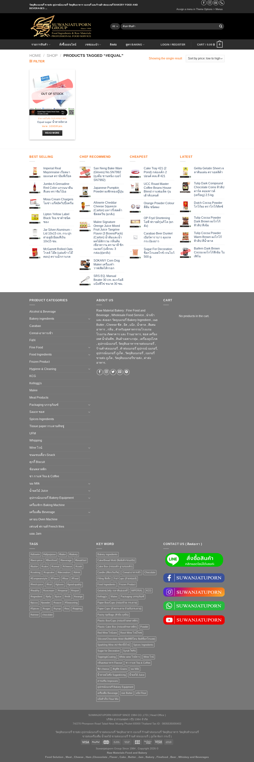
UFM (32, 433)
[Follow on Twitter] (113, 372)
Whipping (35, 440)
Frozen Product (39, 361)
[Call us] (221, 2)
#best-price (36, 560)
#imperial (62, 590)
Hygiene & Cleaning (42, 369)
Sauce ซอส (36, 411)
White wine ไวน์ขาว (129, 656)
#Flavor (55, 578)
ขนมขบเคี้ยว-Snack (42, 454)
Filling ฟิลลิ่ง (103, 578)
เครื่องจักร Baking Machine (47, 505)
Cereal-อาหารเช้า (41, 333)
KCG (32, 376)
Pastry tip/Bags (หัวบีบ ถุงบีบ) (112, 614)
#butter (34, 566)
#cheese (67, 566)
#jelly (48, 596)
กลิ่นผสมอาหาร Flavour (109, 662)
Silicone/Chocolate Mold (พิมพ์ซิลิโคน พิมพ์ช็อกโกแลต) (126, 638)
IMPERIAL (137, 590)
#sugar (46, 608)
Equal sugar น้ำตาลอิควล (52, 121)
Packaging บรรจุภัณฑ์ (43, 404)
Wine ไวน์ (35, 447)
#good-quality (74, 584)
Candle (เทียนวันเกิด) (108, 572)
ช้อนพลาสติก (37, 469)
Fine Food (36, 347)
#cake (44, 566)
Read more (52, 133)
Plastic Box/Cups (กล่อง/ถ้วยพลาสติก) (117, 620)
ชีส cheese (103, 669)
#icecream (48, 590)
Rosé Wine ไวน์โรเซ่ (131, 632)
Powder (144, 626)
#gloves (59, 584)
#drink (77, 572)
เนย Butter (126, 693)
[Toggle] (89, 318)
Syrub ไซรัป (129, 650)
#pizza (34, 602)
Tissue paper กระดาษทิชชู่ (46, 426)
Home (35, 55)
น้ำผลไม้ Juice (38, 490)
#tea (66, 608)
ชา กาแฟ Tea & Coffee (44, 476)
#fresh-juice (36, 584)
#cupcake (49, 572)
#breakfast (80, 560)
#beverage (66, 560)
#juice (58, 596)
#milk (67, 596)
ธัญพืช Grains (120, 669)
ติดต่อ (113, 44)
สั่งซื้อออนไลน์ (67, 44)
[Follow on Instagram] (210, 2)
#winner (34, 614)
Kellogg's (35, 383)
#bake (62, 554)
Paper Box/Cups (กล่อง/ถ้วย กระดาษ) (117, 602)
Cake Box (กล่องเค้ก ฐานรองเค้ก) (115, 566)
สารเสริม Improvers (107, 681)
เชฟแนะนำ (92, 44)
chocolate (47, 614)
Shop (52, 55)
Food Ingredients (40, 354)
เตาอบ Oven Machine (43, 519)
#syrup (57, 608)
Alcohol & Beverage (42, 311)
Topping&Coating (106, 656)
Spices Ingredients (41, 419)
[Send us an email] (215, 2)
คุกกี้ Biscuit (37, 462)
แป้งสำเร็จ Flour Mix (108, 699)
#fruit (49, 584)
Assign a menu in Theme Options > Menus (199, 9)
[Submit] (221, 26)
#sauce (57, 602)
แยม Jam (35, 533)
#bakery (73, 554)
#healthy (35, 590)
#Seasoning (71, 602)
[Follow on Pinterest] (126, 372)
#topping (77, 608)
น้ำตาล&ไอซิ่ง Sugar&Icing (111, 674)
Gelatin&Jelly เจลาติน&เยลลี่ (112, 590)
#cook (78, 566)
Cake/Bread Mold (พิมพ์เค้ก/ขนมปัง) (116, 560)
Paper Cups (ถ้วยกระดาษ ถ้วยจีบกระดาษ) (119, 608)
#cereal (55, 566)
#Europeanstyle (38, 578)
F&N (32, 340)
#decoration (64, 572)
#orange (78, 596)
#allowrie (35, 554)
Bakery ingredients (41, 318)
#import (75, 590)
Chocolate (149, 572)
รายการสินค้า (39, 44)
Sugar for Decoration (108, 650)
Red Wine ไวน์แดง (107, 632)
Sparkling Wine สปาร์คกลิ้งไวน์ (113, 644)
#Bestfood (51, 560)
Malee (33, 390)
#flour (65, 578)
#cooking (35, 572)
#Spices (34, 608)
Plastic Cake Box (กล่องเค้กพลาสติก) (117, 626)
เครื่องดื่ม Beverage (42, 512)
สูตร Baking (134, 44)
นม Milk (34, 483)
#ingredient (36, 596)
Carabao (35, 325)
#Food (75, 578)
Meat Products (38, 397)
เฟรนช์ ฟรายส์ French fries (46, 526)
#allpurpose (49, 554)
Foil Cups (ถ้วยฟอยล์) (125, 578)
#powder (45, 602)
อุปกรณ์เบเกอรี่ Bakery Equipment (51, 497)
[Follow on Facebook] (204, 2)
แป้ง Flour (141, 693)
